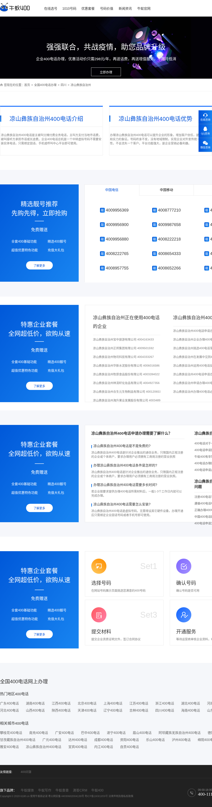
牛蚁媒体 (27, 790)
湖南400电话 (35, 703)
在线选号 (50, 8)
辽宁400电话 (113, 710)
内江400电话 (103, 747)
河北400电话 (9, 710)
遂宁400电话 (116, 733)
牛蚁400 (97, 790)
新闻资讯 (125, 8)
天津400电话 (87, 710)
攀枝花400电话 (11, 733)
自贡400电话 (129, 747)
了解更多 (39, 265)
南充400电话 (38, 733)
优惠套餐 (88, 8)
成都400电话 (103, 740)
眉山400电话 (142, 733)
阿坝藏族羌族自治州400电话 (180, 733)
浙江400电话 (164, 703)
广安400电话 (64, 733)
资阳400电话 (129, 740)
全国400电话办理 (45, 85)
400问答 (26, 771)
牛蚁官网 (144, 8)
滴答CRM (80, 790)
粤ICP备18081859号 (96, 796)
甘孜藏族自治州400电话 (17, 740)
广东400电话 (9, 703)
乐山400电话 (155, 740)
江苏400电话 (138, 703)
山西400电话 (35, 710)
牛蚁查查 (62, 790)
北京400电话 (87, 703)
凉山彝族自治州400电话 (43, 747)
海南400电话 (190, 710)
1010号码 (69, 8)
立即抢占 (114, 210)
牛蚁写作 (44, 790)
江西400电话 (61, 703)
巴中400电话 (90, 733)
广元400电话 (51, 740)
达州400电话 (77, 740)
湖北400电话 (190, 703)
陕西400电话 (61, 710)
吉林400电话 (138, 710)
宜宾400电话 (77, 747)
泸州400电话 (181, 740)
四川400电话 (164, 710)
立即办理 (106, 72)
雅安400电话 (9, 747)
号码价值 (106, 8)
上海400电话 (113, 703)
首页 (27, 85)
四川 (63, 85)
